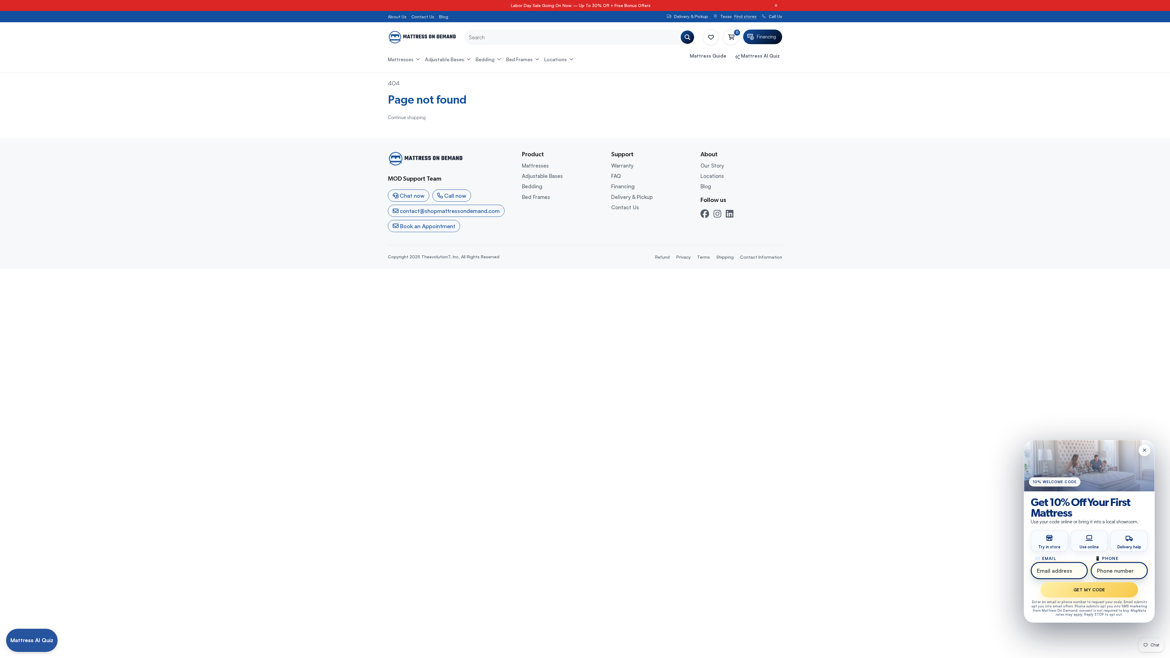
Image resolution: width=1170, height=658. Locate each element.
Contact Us (422, 16)
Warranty (622, 165)
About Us (397, 16)
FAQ (616, 176)
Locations (555, 59)
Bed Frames (519, 59)
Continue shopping (407, 117)
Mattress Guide (708, 56)
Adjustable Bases (444, 59)
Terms (703, 257)
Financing (623, 186)
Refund (662, 257)
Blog (443, 16)
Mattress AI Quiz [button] (760, 56)
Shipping (725, 257)
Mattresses (400, 59)
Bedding (485, 59)
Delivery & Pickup (632, 197)
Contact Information (761, 257)
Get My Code (1089, 589)
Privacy (683, 257)
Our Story (712, 165)
